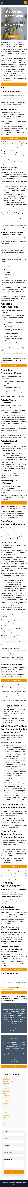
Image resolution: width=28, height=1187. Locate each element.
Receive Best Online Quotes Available (14, 969)
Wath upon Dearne (12, 987)
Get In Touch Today (14, 84)
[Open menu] (25, 2)
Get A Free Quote (14, 1066)
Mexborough (21, 987)
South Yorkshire (7, 1100)
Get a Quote (13, 36)
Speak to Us (14, 503)
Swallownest (6, 1095)
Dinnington (6, 1102)
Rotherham (4, 987)
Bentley (5, 1112)
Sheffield (5, 1098)
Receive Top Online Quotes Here (14, 993)
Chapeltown (6, 1090)
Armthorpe (5, 1119)
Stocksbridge (6, 1114)
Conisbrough (10, 989)
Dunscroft (5, 1124)
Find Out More (14, 138)
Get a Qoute (14, 866)
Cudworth (5, 1107)
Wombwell (3, 989)
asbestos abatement (6, 80)
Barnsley (5, 1105)
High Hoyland (6, 1122)
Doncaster (5, 1110)
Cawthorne (6, 1117)
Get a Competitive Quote (14, 680)
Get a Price (14, 365)
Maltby (4, 1093)
